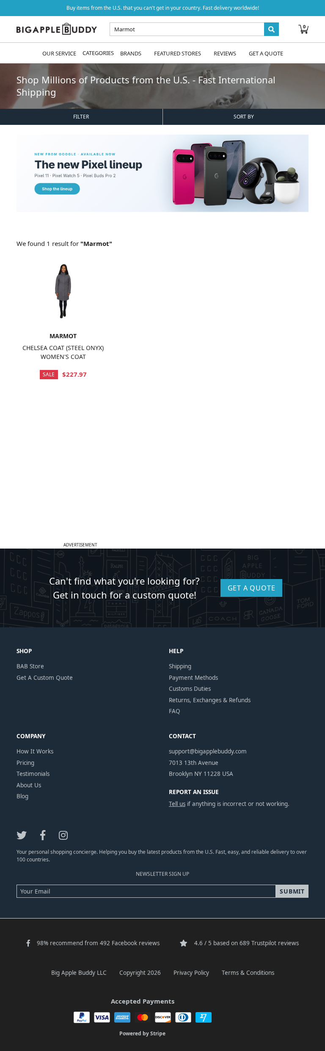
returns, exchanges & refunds (210, 700)
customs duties (190, 688)
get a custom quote (45, 677)
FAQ (174, 711)
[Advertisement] (162, 480)
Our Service (59, 53)
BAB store (30, 666)
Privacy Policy (191, 973)
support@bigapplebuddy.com (208, 751)
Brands (130, 53)
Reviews (225, 53)
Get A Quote (266, 53)
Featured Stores (177, 53)
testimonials (33, 774)
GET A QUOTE (251, 588)
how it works (35, 751)
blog (22, 796)
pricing (25, 763)
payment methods (193, 677)
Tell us (177, 804)
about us (29, 785)
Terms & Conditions (248, 973)
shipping (180, 666)
